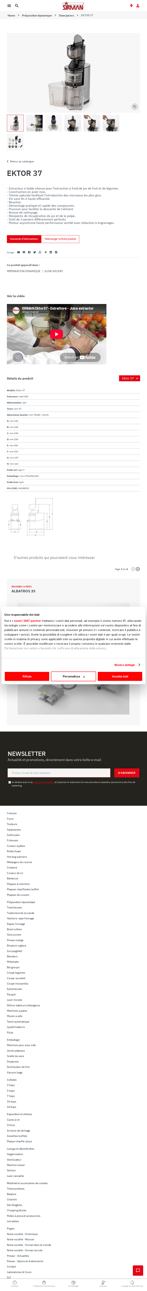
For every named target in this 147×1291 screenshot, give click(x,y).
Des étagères (14, 1205)
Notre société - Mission (20, 1239)
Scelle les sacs (15, 1056)
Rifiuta (27, 676)
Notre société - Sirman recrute (24, 1250)
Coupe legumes (16, 972)
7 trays (11, 1096)
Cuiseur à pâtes (16, 846)
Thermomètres (15, 1188)
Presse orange (15, 940)
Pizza (10, 1032)
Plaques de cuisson (18, 895)
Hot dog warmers (17, 856)
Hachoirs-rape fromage (20, 918)
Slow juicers (66, 15)
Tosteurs (12, 824)
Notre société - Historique (22, 1234)
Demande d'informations (24, 239)
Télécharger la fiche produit (60, 239)
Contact (11, 1266)
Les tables (13, 1221)
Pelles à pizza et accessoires (23, 1216)
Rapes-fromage (16, 924)
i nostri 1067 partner (26, 620)
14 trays (11, 1107)
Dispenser (13, 1061)
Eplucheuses (14, 989)
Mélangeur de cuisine (19, 862)
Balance (11, 1194)
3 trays (11, 1085)
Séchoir (11, 1170)
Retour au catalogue (22, 161)
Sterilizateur (14, 1159)
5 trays (11, 1090)
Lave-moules (14, 1000)
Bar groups (13, 967)
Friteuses (12, 840)
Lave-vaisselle (15, 1176)
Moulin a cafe (14, 1016)
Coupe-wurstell (16, 978)
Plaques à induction (18, 884)
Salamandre (14, 829)
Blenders (12, 956)
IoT (9, 1277)
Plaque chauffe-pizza (19, 1141)
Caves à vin (13, 1119)
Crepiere (12, 867)
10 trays (11, 1101)
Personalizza (71, 676)
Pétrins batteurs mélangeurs (23, 1005)
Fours (10, 818)
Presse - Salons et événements (25, 1261)
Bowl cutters (14, 929)
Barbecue (12, 878)
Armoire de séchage (18, 1130)
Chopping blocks (16, 1210)
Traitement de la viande (20, 913)
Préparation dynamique (37, 15)
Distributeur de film (18, 1067)
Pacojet (11, 994)
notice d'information (43, 782)
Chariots (12, 1199)
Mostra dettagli (124, 665)
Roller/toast (14, 851)
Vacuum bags (14, 1072)
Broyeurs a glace (16, 945)
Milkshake (13, 961)
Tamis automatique (18, 1021)
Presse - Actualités (18, 1256)
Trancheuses (14, 907)
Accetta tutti (120, 676)
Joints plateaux (16, 1050)
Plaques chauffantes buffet (23, 889)
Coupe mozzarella (17, 983)
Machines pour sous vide (21, 1045)
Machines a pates (17, 1010)
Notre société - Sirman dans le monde (29, 1245)
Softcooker (13, 835)
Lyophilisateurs (16, 1027)
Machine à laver (16, 1165)
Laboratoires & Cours (19, 1272)
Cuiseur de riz (15, 873)
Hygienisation (15, 1154)
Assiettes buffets (17, 1136)
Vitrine (11, 1125)
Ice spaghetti (14, 951)
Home (11, 15)
